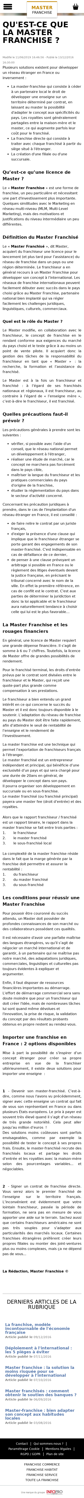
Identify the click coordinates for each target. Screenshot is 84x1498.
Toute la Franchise (42, 1480)
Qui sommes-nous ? (48, 1443)
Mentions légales (58, 1449)
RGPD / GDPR (30, 1454)
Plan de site (55, 1454)
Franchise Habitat (42, 1469)
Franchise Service (42, 1475)
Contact (22, 1443)
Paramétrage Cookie (24, 1449)
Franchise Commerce (42, 1464)
